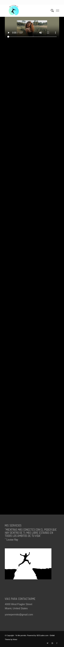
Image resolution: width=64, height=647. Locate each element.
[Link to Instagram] (52, 643)
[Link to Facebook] (57, 643)
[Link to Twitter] (47, 643)
